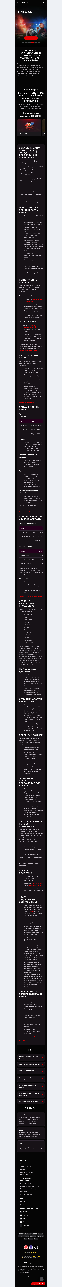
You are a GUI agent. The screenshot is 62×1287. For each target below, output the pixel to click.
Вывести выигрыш (36, 596)
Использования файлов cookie (29, 1189)
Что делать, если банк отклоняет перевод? (29, 1079)
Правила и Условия (25, 1183)
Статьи (22, 1204)
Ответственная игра (26, 1194)
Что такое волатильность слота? (29, 1101)
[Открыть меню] (43, 2)
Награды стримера (25, 1174)
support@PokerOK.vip (34, 885)
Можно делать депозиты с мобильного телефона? (27, 1071)
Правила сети (24, 1191)
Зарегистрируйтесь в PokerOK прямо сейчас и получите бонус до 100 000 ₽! (31, 1039)
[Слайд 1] (23, 42)
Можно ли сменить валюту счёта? (29, 1064)
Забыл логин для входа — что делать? (28, 1057)
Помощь (22, 1169)
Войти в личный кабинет (27, 402)
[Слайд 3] (29, 42)
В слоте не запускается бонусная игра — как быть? (29, 1094)
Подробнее (31, 38)
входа (32, 911)
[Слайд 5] (35, 42)
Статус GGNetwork (25, 1167)
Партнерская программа (27, 1172)
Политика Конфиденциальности (29, 1186)
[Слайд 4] (32, 42)
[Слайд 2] (26, 42)
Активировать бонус (26, 512)
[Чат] (42, 1279)
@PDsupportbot (37, 883)
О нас (21, 1164)
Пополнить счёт (24, 596)
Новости (22, 1201)
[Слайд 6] (39, 42)
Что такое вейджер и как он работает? (27, 1086)
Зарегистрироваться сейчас (28, 350)
